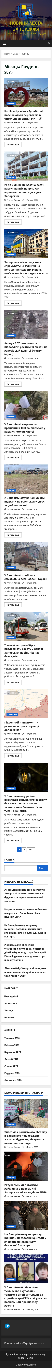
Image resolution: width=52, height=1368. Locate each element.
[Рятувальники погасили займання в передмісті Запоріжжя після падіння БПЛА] (26, 1166)
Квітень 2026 (11, 1045)
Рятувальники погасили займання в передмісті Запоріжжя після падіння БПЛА (25, 912)
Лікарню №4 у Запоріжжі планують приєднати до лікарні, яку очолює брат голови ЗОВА (25, 971)
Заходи (8, 1010)
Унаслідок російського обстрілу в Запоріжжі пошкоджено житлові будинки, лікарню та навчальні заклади (24, 895)
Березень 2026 (12, 1052)
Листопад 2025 (13, 1080)
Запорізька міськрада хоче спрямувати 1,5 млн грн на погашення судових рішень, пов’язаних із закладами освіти (26, 243)
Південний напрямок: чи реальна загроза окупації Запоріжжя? (26, 703)
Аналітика (12, 714)
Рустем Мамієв (13, 122)
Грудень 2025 (11, 1073)
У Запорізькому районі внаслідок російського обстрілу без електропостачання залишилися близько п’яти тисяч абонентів (26, 777)
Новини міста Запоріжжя (26, 26)
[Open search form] (49, 43)
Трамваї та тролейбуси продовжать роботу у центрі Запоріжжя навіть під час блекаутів (26, 626)
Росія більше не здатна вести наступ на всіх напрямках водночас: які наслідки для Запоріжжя (26, 166)
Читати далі (14, 145)
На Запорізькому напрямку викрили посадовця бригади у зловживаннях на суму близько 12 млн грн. (25, 930)
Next (31, 849)
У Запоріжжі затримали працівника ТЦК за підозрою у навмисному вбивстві (26, 405)
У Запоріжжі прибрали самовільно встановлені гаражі (26, 556)
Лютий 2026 (11, 1059)
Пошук (9, 859)
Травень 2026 (12, 1038)
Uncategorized (11, 996)
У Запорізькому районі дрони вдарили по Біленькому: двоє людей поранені (26, 479)
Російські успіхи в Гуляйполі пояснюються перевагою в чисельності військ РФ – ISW (26, 92)
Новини (11, 103)
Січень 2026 (11, 1066)
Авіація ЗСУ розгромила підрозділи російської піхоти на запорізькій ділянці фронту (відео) (26, 324)
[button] (4, 43)
